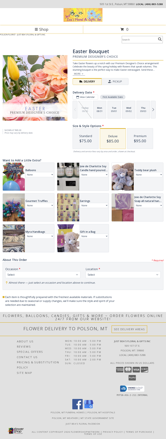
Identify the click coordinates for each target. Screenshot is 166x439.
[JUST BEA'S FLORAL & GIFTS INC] (83, 20)
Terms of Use (93, 434)
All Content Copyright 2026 (51, 431)
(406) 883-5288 (154, 4)
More (77, 73)
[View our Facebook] (77, 408)
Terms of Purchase (139, 431)
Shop (43, 29)
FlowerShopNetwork (85, 431)
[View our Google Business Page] (88, 408)
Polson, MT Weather (65, 418)
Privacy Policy (113, 431)
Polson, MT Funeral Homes (68, 412)
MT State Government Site (97, 418)
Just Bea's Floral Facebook (83, 423)
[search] (160, 39)
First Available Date (113, 97)
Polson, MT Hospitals (101, 412)
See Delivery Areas (129, 329)
